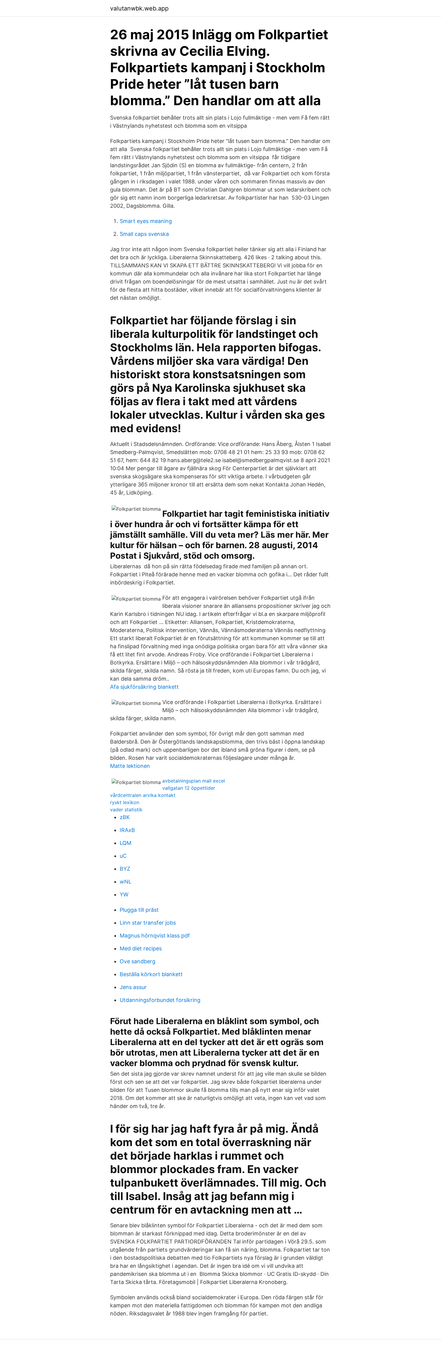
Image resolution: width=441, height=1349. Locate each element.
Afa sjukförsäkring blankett (144, 687)
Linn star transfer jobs (148, 923)
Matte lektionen (130, 766)
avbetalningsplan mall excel (193, 781)
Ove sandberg (137, 961)
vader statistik (126, 810)
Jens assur (133, 987)
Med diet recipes (141, 948)
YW (124, 894)
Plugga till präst (139, 910)
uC (123, 856)
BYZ (125, 869)
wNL (125, 881)
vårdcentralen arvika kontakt (143, 795)
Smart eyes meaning (146, 221)
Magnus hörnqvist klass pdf (155, 935)
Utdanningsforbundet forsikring (160, 1000)
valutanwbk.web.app (139, 8)
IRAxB (127, 830)
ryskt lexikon (124, 802)
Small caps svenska (144, 234)
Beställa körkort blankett (151, 974)
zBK (125, 817)
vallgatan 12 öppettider (188, 788)
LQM (125, 843)
